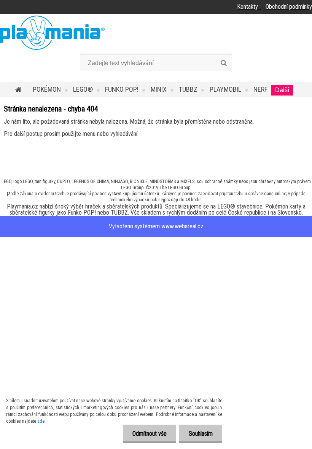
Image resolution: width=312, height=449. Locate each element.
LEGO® (83, 89)
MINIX (159, 89)
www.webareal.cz (182, 226)
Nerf (260, 89)
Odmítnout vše (149, 433)
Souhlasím (201, 433)
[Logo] (52, 33)
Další (282, 90)
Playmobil (225, 89)
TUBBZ (188, 89)
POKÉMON (47, 89)
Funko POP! (121, 89)
